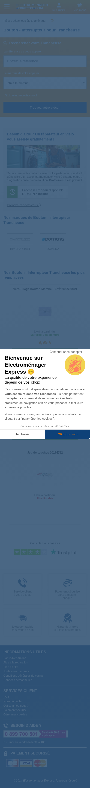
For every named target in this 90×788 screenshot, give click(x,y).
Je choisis (22, 434)
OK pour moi (68, 434)
